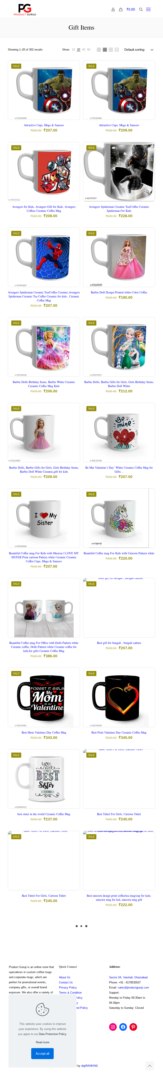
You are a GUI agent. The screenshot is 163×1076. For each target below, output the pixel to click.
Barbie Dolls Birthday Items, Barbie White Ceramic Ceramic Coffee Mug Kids (44, 384)
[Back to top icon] (149, 1065)
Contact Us (66, 982)
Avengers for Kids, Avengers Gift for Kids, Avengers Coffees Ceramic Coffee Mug (44, 209)
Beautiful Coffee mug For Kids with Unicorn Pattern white (119, 553)
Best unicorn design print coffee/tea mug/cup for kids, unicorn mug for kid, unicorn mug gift (119, 898)
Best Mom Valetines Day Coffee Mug (44, 732)
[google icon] (139, 1065)
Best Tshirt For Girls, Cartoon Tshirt (119, 814)
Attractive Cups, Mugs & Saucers (44, 125)
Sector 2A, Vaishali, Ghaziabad (128, 977)
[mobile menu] (148, 9)
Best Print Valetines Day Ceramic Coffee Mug (118, 732)
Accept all (42, 1053)
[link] (73, 49)
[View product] (74, 75)
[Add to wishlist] (74, 84)
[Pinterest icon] (135, 1065)
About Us (64, 977)
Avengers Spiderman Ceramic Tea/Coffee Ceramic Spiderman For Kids (119, 209)
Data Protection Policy (52, 1034)
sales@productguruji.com (133, 987)
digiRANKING (89, 1065)
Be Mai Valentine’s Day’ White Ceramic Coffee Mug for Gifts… (119, 469)
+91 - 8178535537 (130, 982)
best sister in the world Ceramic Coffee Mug (43, 814)
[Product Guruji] (25, 9)
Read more (42, 1042)
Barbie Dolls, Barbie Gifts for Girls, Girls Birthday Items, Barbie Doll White (119, 384)
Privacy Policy (68, 987)
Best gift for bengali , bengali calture (119, 643)
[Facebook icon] (126, 1065)
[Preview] (74, 93)
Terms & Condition (70, 992)
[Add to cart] (74, 66)
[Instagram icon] (130, 1065)
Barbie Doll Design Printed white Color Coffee (119, 292)
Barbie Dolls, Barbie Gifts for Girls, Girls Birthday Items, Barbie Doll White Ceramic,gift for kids (44, 469)
